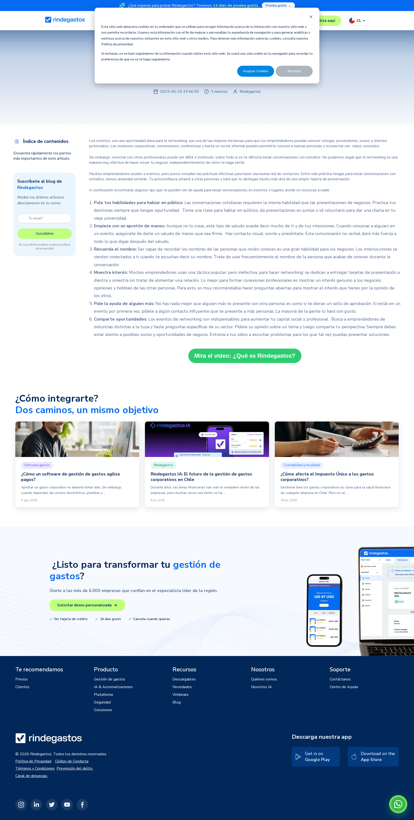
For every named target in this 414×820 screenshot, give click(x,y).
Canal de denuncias (31, 776)
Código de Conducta (71, 761)
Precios (21, 679)
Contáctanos (340, 679)
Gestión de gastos (109, 679)
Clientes (22, 687)
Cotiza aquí (325, 20)
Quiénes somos (264, 679)
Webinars (180, 694)
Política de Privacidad (33, 761)
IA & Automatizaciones (113, 687)
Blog (176, 702)
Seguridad (102, 702)
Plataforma (103, 694)
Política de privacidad (117, 44)
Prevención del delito (75, 768)
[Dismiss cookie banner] (311, 17)
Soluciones (103, 710)
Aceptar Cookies (255, 71)
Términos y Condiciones (35, 768)
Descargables (184, 679)
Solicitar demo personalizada (84, 605)
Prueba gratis (278, 5)
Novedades (182, 687)
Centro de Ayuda (344, 687)
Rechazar (294, 71)
